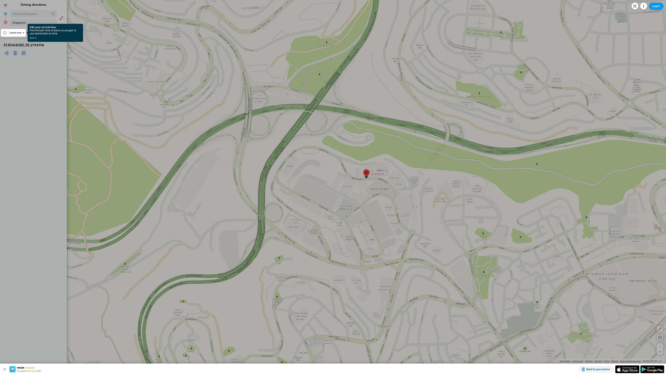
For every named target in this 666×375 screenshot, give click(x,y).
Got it (33, 38)
